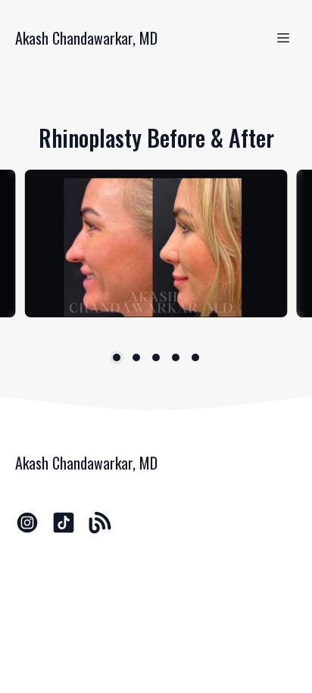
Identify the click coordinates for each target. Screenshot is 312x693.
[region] (156, 243)
